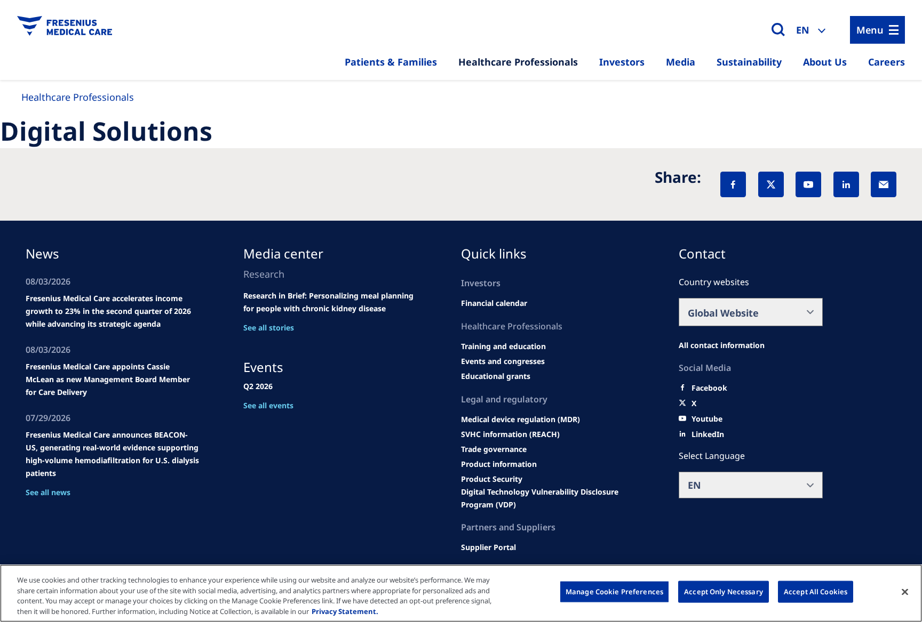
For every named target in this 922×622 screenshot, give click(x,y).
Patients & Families (391, 61)
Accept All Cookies (815, 591)
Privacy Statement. (345, 611)
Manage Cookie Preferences (614, 591)
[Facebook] (733, 184)
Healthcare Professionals (518, 61)
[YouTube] (808, 184)
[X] (771, 184)
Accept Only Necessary (723, 591)
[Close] (905, 591)
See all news (48, 492)
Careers (886, 61)
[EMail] (883, 184)
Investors (622, 61)
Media (680, 61)
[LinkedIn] (846, 184)
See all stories (268, 327)
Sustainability (749, 61)
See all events (268, 405)
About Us (825, 61)
